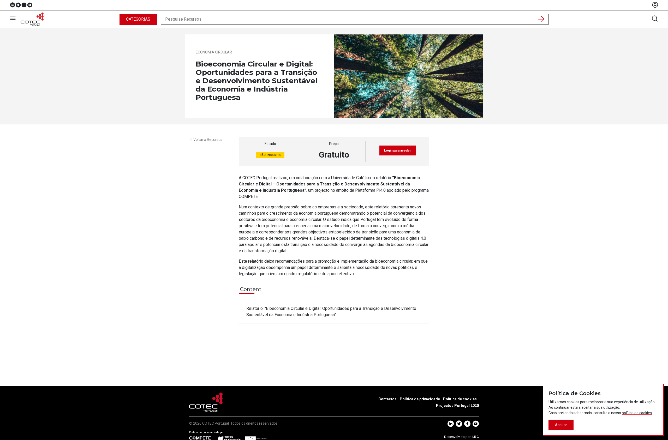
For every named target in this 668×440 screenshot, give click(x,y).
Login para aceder (397, 150)
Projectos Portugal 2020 (457, 405)
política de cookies (637, 413)
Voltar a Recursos (207, 139)
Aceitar (561, 425)
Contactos (387, 399)
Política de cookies (460, 399)
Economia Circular (214, 52)
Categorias (138, 19)
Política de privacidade (420, 399)
